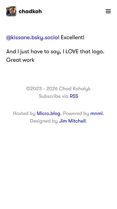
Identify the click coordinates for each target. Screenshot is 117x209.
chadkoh (30, 11)
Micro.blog (48, 113)
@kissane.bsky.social (32, 37)
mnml (96, 113)
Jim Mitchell (72, 121)
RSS (74, 96)
